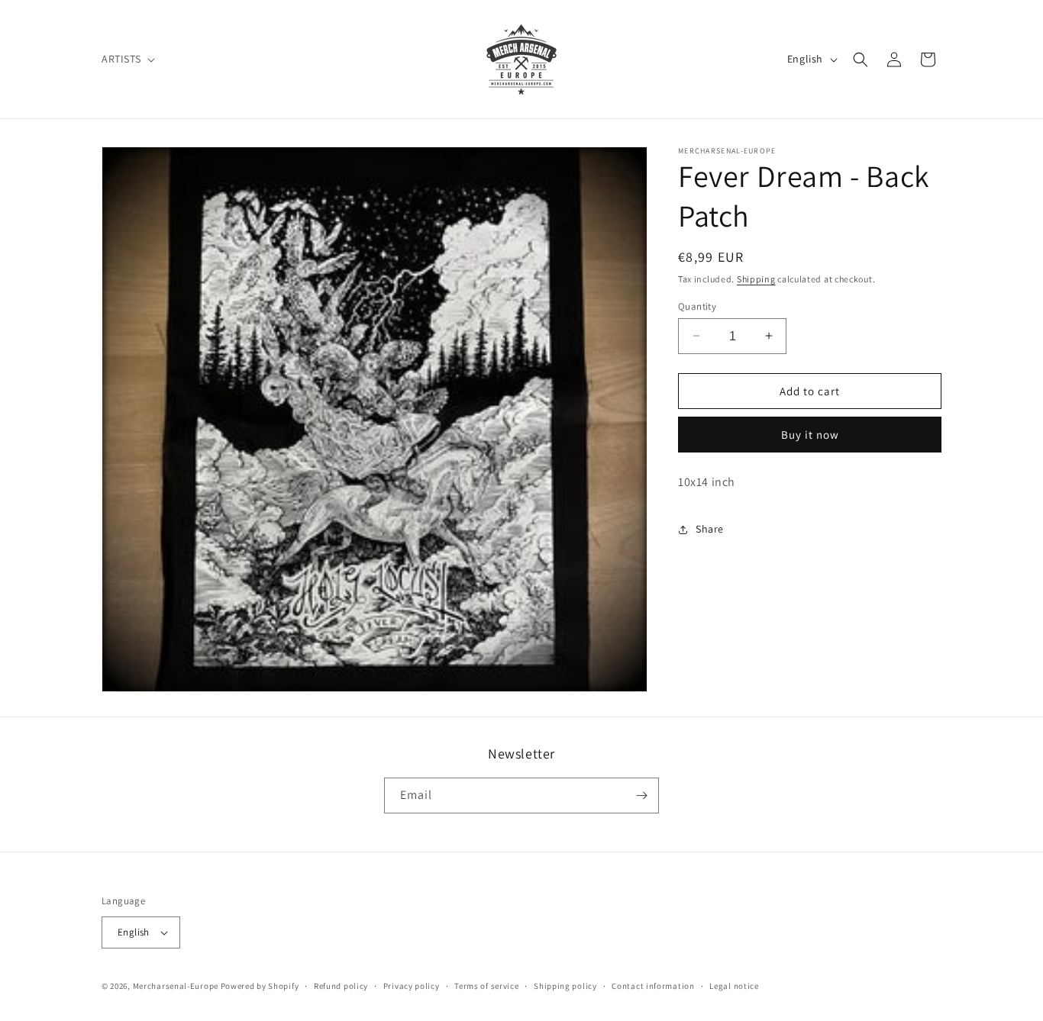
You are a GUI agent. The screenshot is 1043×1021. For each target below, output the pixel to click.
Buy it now (810, 434)
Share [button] (710, 529)
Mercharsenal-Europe (175, 986)
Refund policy (341, 986)
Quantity (697, 305)
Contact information (653, 986)
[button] (126, 59)
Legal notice (733, 986)
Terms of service (486, 986)
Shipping (756, 279)
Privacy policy (411, 986)
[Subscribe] (641, 795)
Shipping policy (565, 986)
